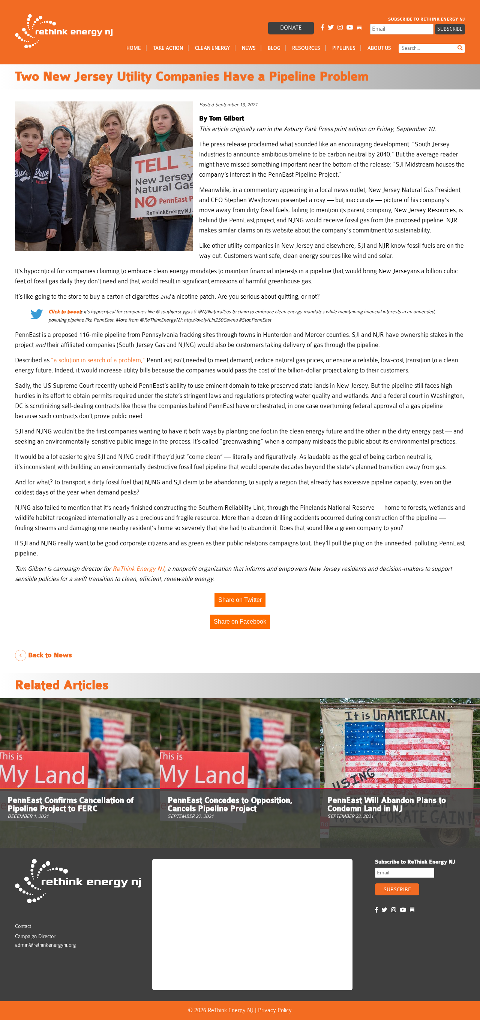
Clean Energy (212, 48)
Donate (291, 28)
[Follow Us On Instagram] (340, 28)
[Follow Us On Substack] (359, 28)
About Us (379, 48)
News (249, 48)
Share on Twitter (240, 600)
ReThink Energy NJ (188, 868)
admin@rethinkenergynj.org (45, 945)
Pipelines (344, 48)
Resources (306, 48)
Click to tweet (64, 312)
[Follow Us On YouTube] (349, 28)
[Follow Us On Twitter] (331, 28)
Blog (274, 48)
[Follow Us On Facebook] (322, 28)
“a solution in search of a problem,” (98, 360)
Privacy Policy (275, 1010)
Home (133, 48)
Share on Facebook (240, 621)
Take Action (168, 48)
